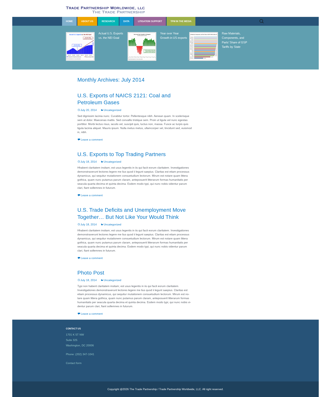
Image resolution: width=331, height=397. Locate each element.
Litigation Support (150, 21)
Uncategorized (112, 110)
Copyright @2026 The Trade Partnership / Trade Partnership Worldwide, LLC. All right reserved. (165, 389)
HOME (69, 21)
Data (126, 21)
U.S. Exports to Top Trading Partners (121, 154)
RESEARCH (108, 21)
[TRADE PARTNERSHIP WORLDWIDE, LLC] (165, 8)
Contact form (74, 363)
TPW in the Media (181, 21)
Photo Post (90, 273)
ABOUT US (87, 21)
